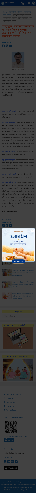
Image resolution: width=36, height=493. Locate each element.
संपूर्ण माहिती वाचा (18, 261)
